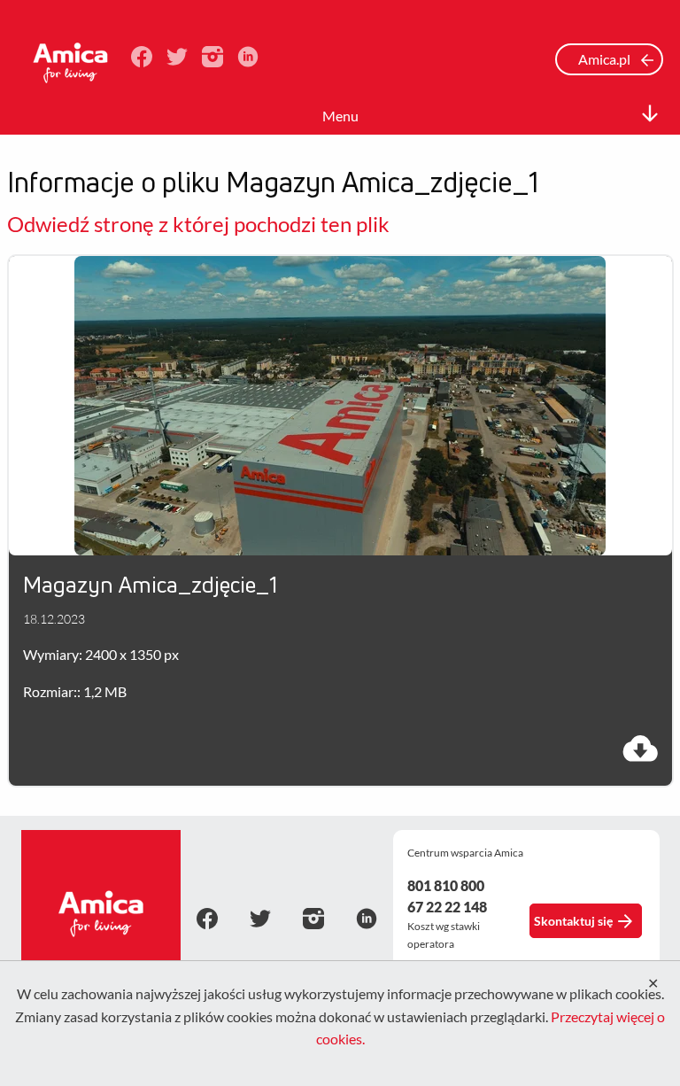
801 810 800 (445, 885)
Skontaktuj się (573, 920)
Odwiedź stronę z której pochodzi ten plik (198, 224)
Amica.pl (605, 58)
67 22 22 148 (447, 906)
